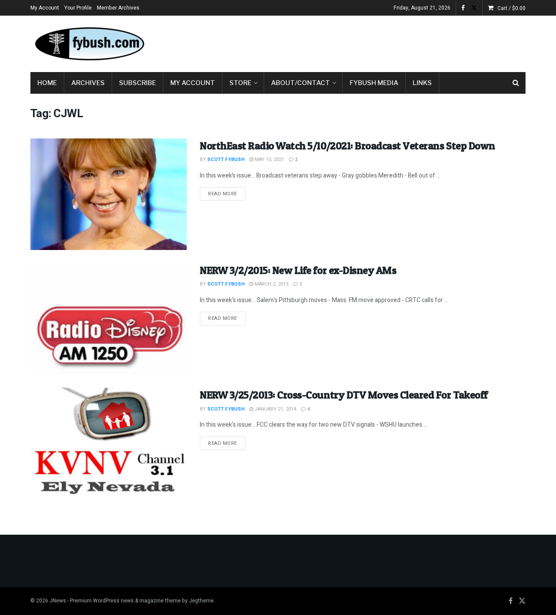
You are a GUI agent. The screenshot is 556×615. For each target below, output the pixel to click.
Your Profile (78, 8)
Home (47, 83)
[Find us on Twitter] (474, 8)
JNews (58, 601)
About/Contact (300, 83)
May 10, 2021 (268, 159)
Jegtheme (201, 601)
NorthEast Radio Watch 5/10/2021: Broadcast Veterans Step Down (347, 145)
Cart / (511, 8)
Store (240, 83)
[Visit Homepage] (89, 43)
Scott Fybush (226, 159)
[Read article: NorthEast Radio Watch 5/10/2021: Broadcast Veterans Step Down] (108, 194)
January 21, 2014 (274, 409)
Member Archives (118, 8)
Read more (226, 193)
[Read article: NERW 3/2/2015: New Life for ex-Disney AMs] (108, 319)
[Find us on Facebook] (463, 8)
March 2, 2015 (270, 284)
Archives (88, 83)
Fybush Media (374, 83)
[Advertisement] (367, 42)
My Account (44, 8)
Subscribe (137, 83)
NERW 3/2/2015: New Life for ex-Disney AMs (298, 270)
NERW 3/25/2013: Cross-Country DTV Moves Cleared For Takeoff (344, 394)
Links (422, 83)
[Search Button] (516, 83)
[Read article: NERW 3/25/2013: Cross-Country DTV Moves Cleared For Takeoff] (108, 443)
